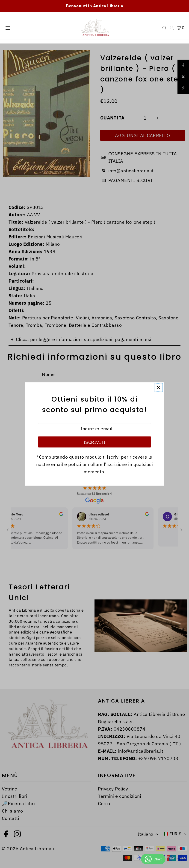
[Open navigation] (39, 27)
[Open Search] (164, 28)
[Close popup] (158, 388)
